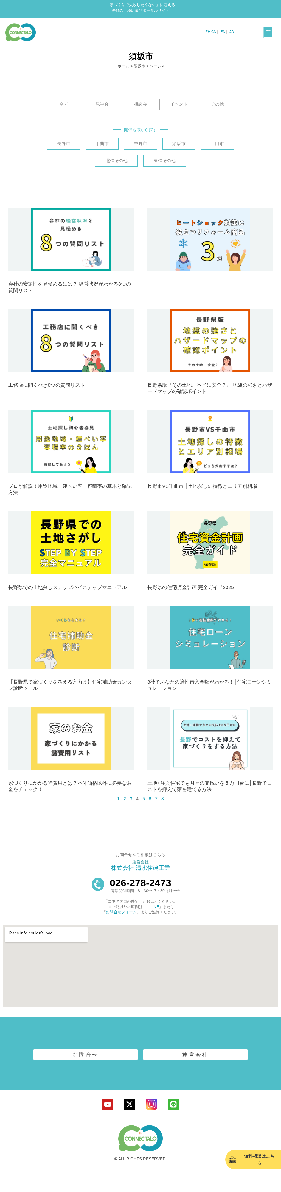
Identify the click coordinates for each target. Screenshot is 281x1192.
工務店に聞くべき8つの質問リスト (46, 385)
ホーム (123, 66)
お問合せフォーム (121, 912)
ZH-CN (211, 32)
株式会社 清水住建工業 (140, 868)
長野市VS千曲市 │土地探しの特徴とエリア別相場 (202, 486)
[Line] (173, 1104)
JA (231, 32)
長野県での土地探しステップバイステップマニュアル (67, 587)
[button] (267, 32)
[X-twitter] (129, 1104)
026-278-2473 (140, 883)
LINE (154, 907)
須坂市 (139, 66)
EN (222, 32)
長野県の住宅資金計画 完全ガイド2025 (190, 587)
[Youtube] (107, 1104)
